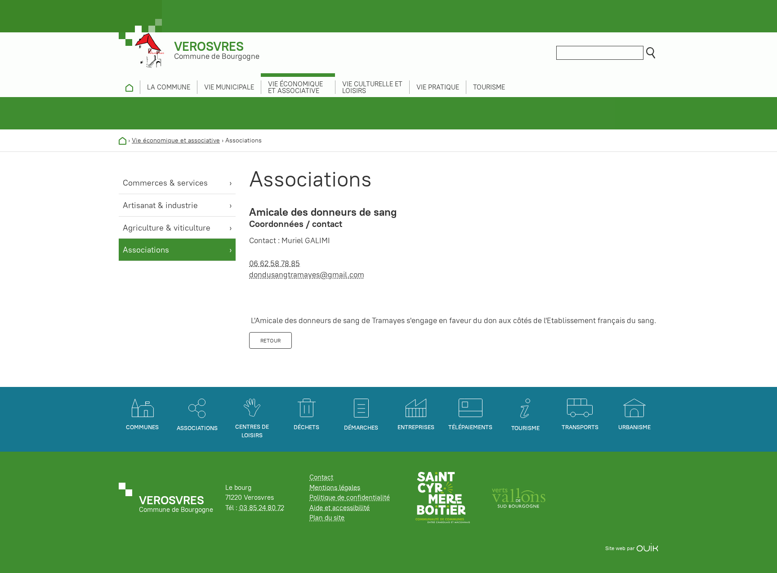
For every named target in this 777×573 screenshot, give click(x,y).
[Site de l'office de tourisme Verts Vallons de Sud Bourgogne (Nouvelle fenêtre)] (519, 497)
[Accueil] (122, 140)
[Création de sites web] (647, 548)
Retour (270, 340)
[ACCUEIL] (129, 87)
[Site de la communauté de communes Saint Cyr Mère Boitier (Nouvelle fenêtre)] (442, 497)
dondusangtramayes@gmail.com (306, 275)
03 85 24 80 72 (261, 507)
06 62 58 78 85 (274, 263)
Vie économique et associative (176, 140)
